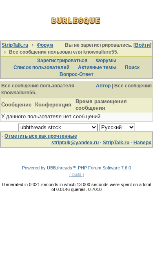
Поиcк (132, 67)
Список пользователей (41, 67)
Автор (103, 86)
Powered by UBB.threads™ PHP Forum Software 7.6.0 (76, 167)
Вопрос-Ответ (76, 74)
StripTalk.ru (15, 45)
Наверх (142, 142)
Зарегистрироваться (62, 60)
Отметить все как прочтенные (40, 136)
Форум (45, 45)
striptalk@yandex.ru (75, 142)
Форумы (106, 60)
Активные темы (97, 67)
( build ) (76, 174)
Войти (142, 45)
